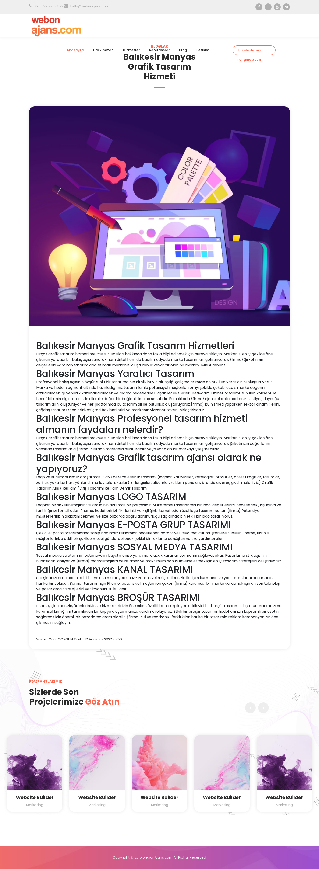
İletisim (202, 50)
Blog (183, 50)
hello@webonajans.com (89, 6)
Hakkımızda (103, 50)
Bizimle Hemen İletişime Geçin (249, 51)
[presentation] (250, 707)
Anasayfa (75, 50)
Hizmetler (131, 50)
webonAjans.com (158, 857)
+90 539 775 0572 (48, 6)
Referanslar (159, 50)
